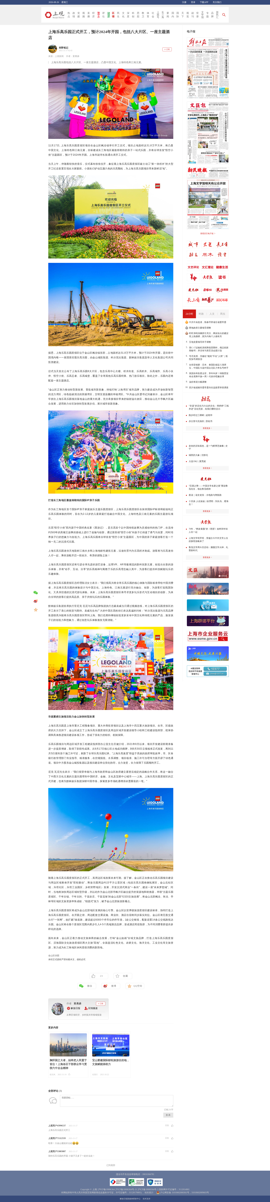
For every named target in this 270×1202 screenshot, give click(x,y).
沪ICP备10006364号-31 (126, 1189)
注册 (184, 2)
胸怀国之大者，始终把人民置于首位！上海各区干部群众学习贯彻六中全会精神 (68, 1064)
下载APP (204, 2)
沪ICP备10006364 (106, 1189)
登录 (193, 2)
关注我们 (217, 2)
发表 (168, 1115)
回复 (167, 1125)
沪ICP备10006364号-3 (148, 1189)
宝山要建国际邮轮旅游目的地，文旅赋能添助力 (110, 1062)
